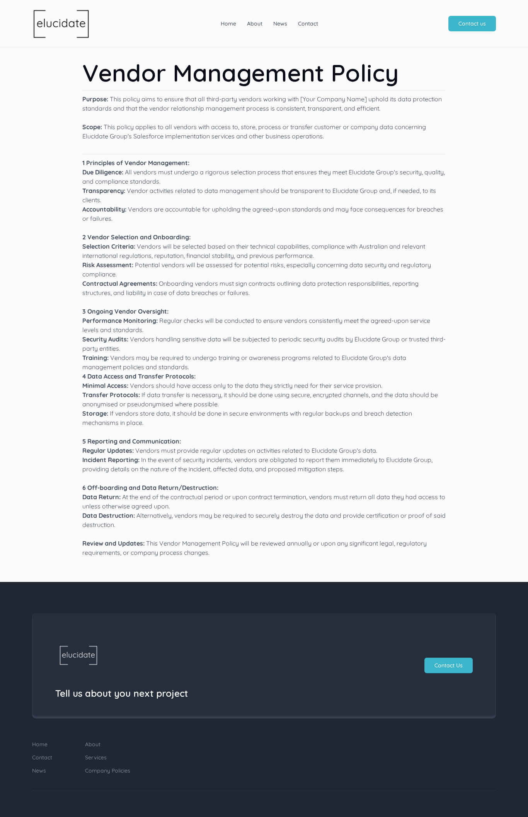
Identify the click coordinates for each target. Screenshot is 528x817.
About (254, 23)
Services (96, 757)
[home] (61, 23)
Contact (308, 23)
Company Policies (107, 770)
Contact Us (448, 665)
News (280, 23)
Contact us (472, 23)
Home (228, 23)
